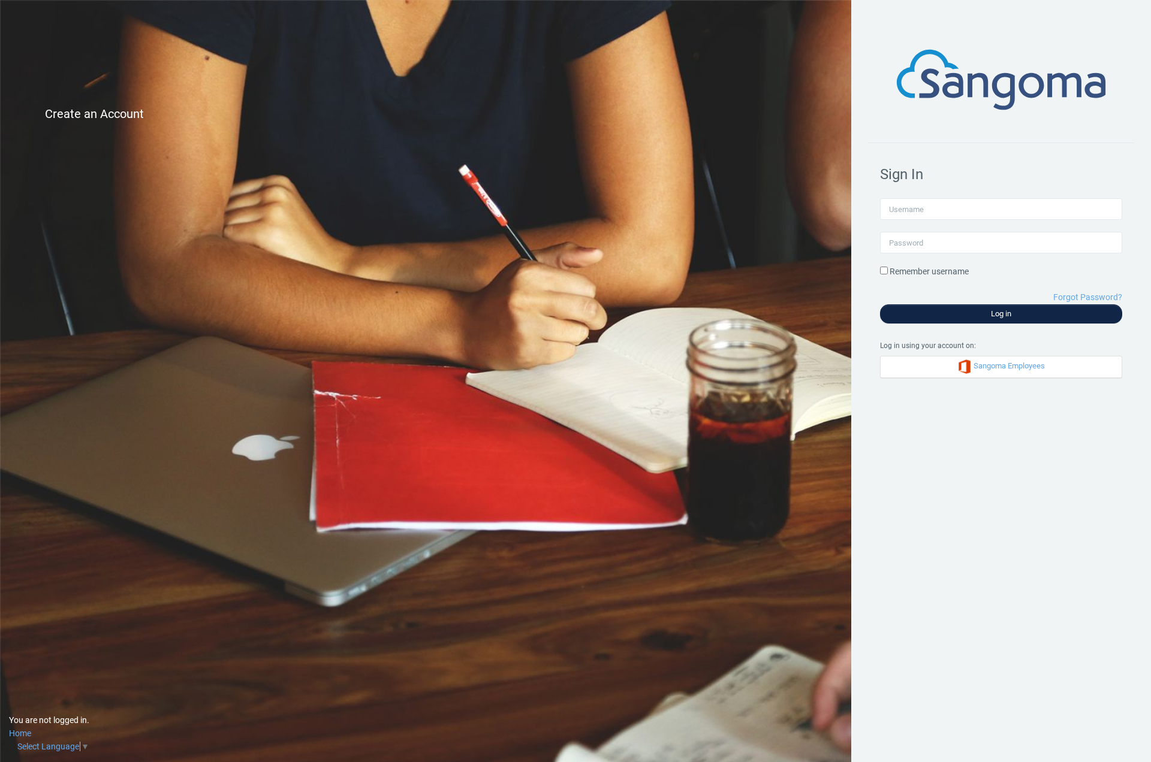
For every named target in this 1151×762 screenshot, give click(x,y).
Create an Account (94, 114)
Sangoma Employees (1008, 366)
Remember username (929, 271)
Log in (1001, 313)
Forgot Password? (1087, 297)
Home (20, 733)
